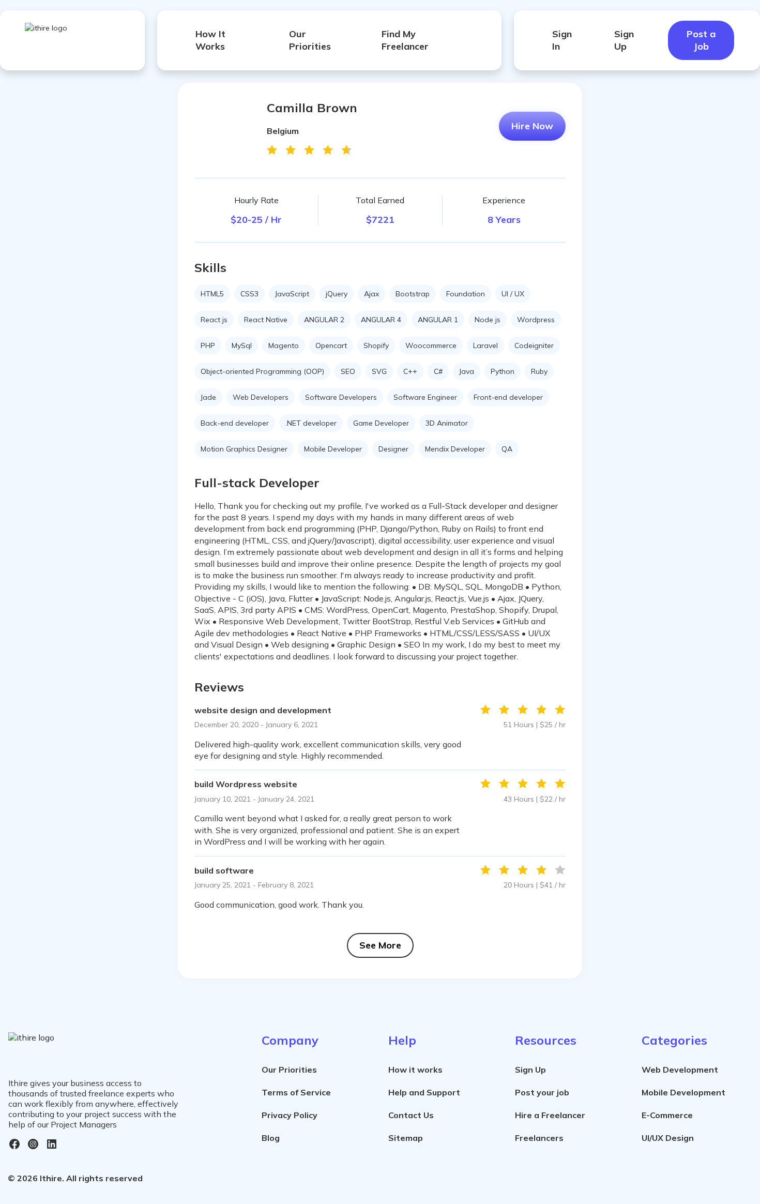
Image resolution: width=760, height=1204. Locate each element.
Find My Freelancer (405, 40)
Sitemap (405, 1138)
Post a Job (701, 40)
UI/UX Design (668, 1138)
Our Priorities (310, 40)
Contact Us (411, 1115)
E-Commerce (667, 1115)
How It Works (210, 40)
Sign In (562, 40)
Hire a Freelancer (550, 1115)
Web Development (680, 1069)
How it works (415, 1069)
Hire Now (532, 126)
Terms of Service (296, 1092)
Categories (674, 1040)
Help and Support (424, 1092)
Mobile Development (683, 1092)
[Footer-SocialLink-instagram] (33, 1144)
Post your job (542, 1092)
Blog (271, 1138)
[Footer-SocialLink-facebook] (14, 1144)
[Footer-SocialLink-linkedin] (51, 1144)
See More (380, 945)
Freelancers (539, 1138)
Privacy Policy (289, 1115)
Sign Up (624, 40)
